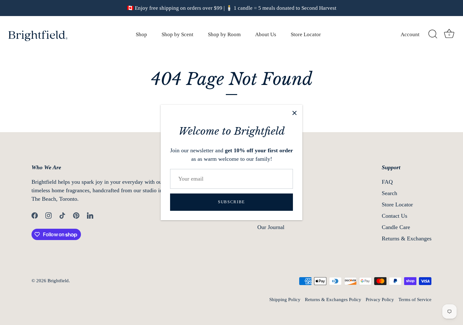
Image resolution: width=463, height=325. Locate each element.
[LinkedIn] (90, 215)
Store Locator (306, 34)
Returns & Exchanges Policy (333, 299)
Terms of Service (415, 299)
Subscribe (231, 201)
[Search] (433, 34)
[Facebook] (34, 215)
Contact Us (394, 216)
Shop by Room (224, 34)
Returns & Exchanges (407, 238)
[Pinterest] (76, 215)
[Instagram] (48, 215)
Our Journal (270, 227)
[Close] (294, 113)
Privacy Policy (380, 299)
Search (389, 193)
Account (410, 34)
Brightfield (58, 280)
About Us (265, 34)
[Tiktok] (62, 215)
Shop (141, 34)
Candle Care (396, 227)
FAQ (387, 182)
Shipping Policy (284, 299)
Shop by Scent (177, 34)
